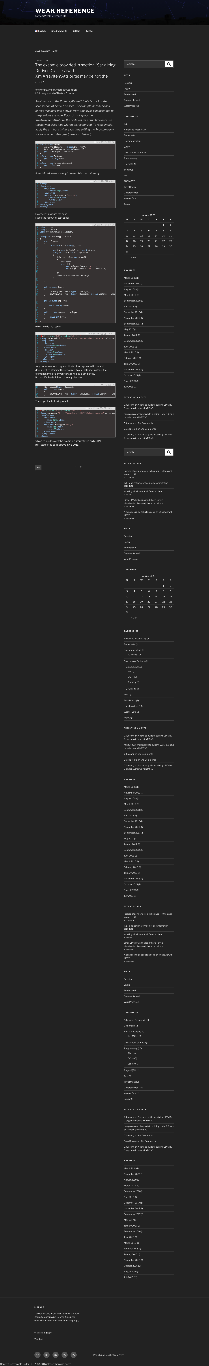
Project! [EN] (130, 164)
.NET (126, 123)
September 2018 (132, 300)
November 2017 (132, 318)
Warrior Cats (130, 198)
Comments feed (132, 100)
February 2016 (131, 358)
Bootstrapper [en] (132, 141)
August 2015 (130, 381)
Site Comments (59, 31)
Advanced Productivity (135, 129)
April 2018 (129, 306)
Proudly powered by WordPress (108, 1355)
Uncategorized (131, 192)
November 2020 (132, 283)
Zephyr (127, 204)
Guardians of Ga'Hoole (135, 152)
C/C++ (127, 146)
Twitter (89, 31)
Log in (127, 88)
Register (128, 83)
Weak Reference (65, 10)
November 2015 (132, 369)
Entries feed (130, 94)
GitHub (76, 31)
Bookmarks (129, 135)
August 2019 (130, 289)
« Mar (133, 257)
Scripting (128, 169)
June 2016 (129, 346)
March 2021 (130, 278)
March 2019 (130, 295)
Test (126, 175)
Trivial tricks (130, 187)
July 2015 (128, 386)
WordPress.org (131, 105)
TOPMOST (129, 181)
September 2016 (132, 341)
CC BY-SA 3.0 (37, 1364)
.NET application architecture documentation (146, 483)
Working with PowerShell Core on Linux (143, 491)
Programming (131, 158)
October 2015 (131, 375)
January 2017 (130, 335)
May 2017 (129, 329)
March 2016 (130, 352)
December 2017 (132, 312)
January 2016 (130, 363)
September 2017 (132, 323)
